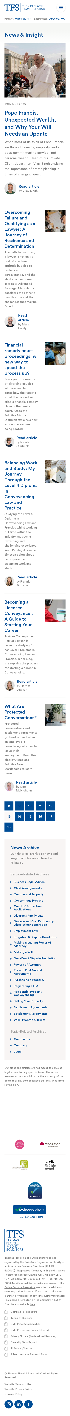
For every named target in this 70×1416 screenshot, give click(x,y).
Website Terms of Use (18, 1384)
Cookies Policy (13, 1394)
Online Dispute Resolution (19, 1287)
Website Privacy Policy (18, 1389)
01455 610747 (23, 19)
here (32, 1304)
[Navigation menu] (61, 7)
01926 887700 (57, 19)
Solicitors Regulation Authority (43, 1262)
